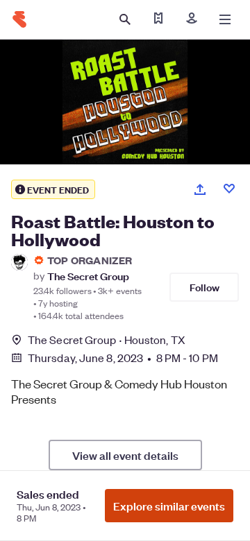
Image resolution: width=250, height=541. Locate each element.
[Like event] (229, 188)
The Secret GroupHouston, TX (106, 339)
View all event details (125, 455)
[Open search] (125, 19)
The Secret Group (88, 275)
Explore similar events (169, 505)
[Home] (19, 19)
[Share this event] (200, 189)
